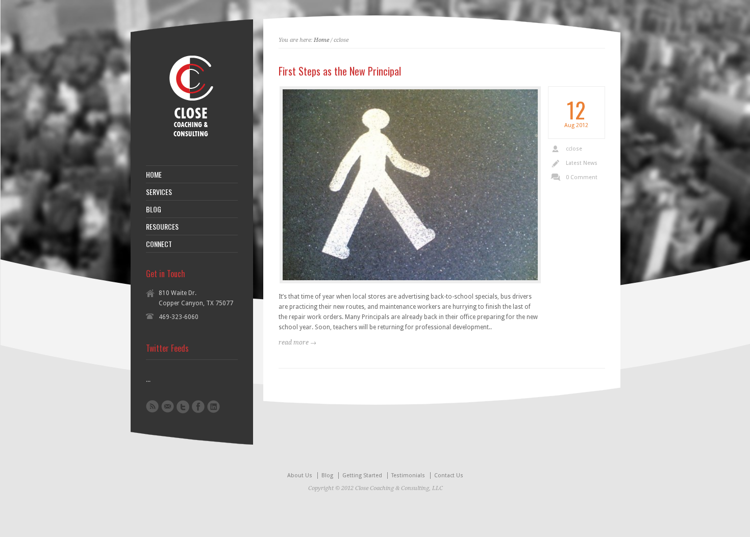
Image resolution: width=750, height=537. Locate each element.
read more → (297, 342)
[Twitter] (183, 406)
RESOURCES (162, 226)
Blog (327, 475)
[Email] (167, 406)
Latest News (581, 163)
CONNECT (159, 244)
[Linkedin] (213, 406)
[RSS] (152, 406)
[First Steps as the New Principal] (410, 184)
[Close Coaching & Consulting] (190, 139)
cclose (574, 148)
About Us (299, 475)
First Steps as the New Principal (340, 71)
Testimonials (408, 475)
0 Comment (581, 177)
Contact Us (448, 475)
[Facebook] (198, 406)
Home (321, 40)
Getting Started (362, 475)
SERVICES (159, 192)
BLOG (153, 209)
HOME (154, 174)
